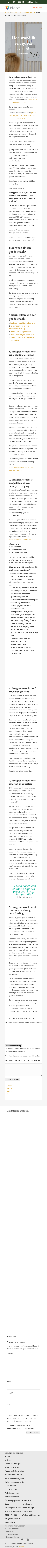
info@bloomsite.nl (12, 1518)
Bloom (21, 1546)
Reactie (10, 1353)
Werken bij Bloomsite (31, 1515)
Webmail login (28, 1508)
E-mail (10, 1393)
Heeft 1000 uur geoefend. (21, 332)
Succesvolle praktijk (28, 12)
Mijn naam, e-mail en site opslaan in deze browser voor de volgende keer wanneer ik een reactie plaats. (22, 1418)
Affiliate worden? (12, 1529)
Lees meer (13, 1178)
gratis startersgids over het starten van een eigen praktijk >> (22, 115)
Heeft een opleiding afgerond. (22, 323)
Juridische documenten (15, 1482)
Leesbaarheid (10, 1486)
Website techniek (12, 1497)
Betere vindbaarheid (13, 1475)
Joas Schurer (18, 1158)
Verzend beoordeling (13, 1046)
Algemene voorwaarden (15, 1526)
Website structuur (12, 1493)
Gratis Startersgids (13, 1464)
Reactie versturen (33, 1433)
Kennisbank (27, 1504)
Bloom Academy (12, 1467)
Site (8, 1404)
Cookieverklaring (12, 1534)
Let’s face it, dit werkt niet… (22, 1155)
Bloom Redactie (19, 1232)
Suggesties (27, 1511)
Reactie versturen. (12, 1079)
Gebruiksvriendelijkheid (14, 1478)
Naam (10, 1381)
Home (7, 12)
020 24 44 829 (11, 1515)
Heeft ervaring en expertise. (22, 334)
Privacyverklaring (12, 1537)
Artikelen (14, 12)
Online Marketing (12, 1489)
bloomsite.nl (10, 1522)
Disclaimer (9, 1531)
